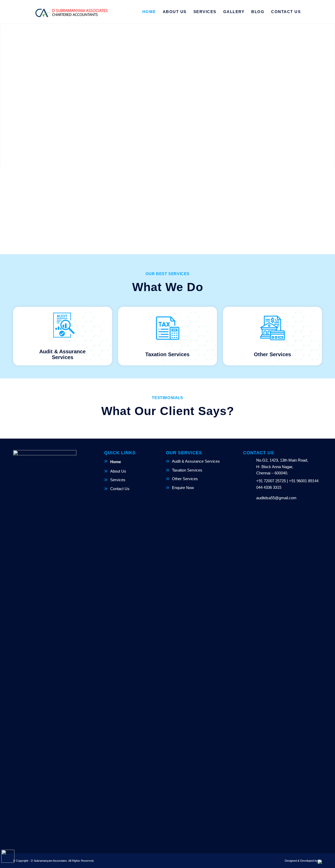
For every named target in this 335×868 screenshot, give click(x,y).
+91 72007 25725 (271, 481)
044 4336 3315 (268, 487)
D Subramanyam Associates (49, 860)
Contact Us (120, 488)
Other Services (185, 478)
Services (117, 480)
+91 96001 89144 (304, 481)
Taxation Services (187, 470)
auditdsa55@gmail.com (276, 498)
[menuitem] (149, 11)
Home (115, 461)
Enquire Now (183, 487)
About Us (118, 471)
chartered (156, 210)
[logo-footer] (71, 11)
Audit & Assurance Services (196, 461)
